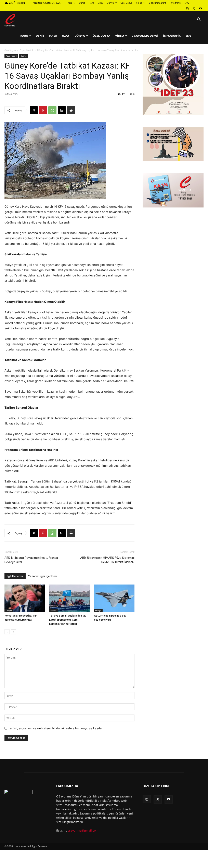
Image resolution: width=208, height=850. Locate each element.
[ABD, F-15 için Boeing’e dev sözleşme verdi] (114, 598)
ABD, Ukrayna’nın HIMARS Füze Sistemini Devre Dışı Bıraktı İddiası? (107, 560)
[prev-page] (7, 631)
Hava (91, 2)
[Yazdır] (71, 110)
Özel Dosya (126, 2)
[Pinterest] (43, 110)
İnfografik (175, 2)
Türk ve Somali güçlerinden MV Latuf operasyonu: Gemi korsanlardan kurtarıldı (67, 619)
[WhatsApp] (52, 110)
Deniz (82, 2)
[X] (194, 8)
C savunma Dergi (158, 2)
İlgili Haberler (15, 576)
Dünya (110, 2)
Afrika (53, 610)
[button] (199, 20)
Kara (70, 2)
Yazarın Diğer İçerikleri (42, 576)
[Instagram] (187, 8)
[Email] (62, 110)
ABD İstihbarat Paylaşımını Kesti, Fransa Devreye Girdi (31, 560)
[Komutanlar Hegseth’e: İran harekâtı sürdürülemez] (24, 598)
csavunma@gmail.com (83, 830)
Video (139, 2)
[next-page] (13, 631)
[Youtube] (200, 8)
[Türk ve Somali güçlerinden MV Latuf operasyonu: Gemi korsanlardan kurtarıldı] (69, 598)
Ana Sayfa (10, 50)
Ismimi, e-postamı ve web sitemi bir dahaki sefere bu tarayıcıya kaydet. (56, 728)
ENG (186, 2)
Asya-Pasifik (26, 50)
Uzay (100, 2)
